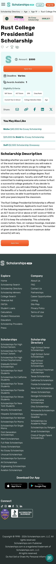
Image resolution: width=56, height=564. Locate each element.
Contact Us (36, 288)
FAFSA (4, 304)
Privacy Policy (38, 308)
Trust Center (37, 316)
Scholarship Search (10, 284)
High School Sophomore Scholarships (37, 363)
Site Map (35, 304)
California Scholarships (42, 380)
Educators (6, 320)
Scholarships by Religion (43, 427)
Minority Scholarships (11, 410)
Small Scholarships (40, 431)
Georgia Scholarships (41, 396)
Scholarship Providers (11, 324)
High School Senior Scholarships (40, 348)
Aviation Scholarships (11, 470)
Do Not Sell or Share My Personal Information (28, 556)
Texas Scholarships (40, 376)
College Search (8, 296)
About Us (35, 280)
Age (25, 11)
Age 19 (34, 11)
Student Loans (8, 308)
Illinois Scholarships (40, 392)
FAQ (33, 284)
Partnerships (37, 292)
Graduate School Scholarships (9, 365)
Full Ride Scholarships (12, 442)
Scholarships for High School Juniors (11, 352)
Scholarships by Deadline (39, 415)
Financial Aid (7, 300)
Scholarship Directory (10, 11)
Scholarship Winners (11, 292)
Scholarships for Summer (13, 458)
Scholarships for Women (13, 417)
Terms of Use (37, 312)
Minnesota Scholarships (43, 410)
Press (4, 328)
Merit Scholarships (10, 438)
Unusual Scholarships (11, 454)
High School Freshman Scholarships (42, 371)
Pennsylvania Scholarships (37, 401)
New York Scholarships (42, 388)
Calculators (6, 312)
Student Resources (10, 316)
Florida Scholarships (41, 384)
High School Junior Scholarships (40, 355)
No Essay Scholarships (12, 450)
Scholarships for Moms (12, 421)
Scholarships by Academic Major (39, 422)
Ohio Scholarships (40, 406)
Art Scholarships (9, 462)
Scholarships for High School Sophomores (11, 358)
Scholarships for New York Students (11, 404)
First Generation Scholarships (8, 433)
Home (4, 280)
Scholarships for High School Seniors (11, 345)
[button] (2, 47)
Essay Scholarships (10, 446)
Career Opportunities (41, 296)
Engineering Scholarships (13, 466)
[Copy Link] (26, 109)
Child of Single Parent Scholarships (41, 436)
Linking (34, 300)
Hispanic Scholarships (12, 414)
